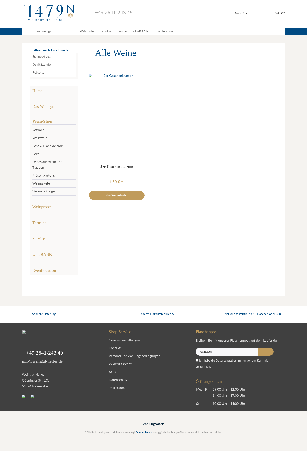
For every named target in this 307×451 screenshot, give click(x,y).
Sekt (35, 154)
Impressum (117, 388)
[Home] (27, 31)
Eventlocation (44, 270)
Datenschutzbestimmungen (233, 360)
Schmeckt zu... (42, 56)
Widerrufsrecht (120, 364)
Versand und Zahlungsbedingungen (134, 356)
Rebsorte (38, 72)
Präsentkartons (43, 175)
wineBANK (42, 254)
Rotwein (38, 130)
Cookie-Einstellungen (124, 340)
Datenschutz (118, 380)
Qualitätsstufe (42, 64)
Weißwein (39, 138)
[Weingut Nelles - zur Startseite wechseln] (49, 13)
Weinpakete (41, 183)
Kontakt (115, 348)
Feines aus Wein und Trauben (47, 164)
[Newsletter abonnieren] (266, 352)
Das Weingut (43, 106)
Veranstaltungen (44, 191)
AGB (112, 372)
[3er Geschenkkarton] (116, 116)
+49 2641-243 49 (113, 12)
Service (38, 238)
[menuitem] (179, 15)
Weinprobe (41, 206)
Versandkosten (144, 432)
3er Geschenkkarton (116, 166)
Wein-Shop (42, 121)
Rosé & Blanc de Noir (47, 146)
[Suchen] (204, 13)
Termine (39, 222)
